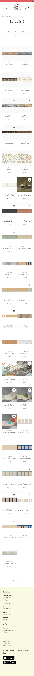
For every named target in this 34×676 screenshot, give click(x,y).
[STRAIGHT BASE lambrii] (9, 342)
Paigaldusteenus (7, 643)
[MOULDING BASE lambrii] (9, 184)
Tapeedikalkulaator (8, 645)
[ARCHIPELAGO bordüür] (9, 368)
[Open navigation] (2, 8)
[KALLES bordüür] (9, 53)
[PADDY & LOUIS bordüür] (24, 368)
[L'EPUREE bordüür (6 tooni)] (24, 184)
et (31, 1)
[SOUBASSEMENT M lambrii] (24, 421)
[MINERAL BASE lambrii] (24, 342)
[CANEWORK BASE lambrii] (24, 263)
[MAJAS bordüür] (24, 79)
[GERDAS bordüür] (9, 132)
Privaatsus (5, 632)
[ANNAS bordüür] (9, 105)
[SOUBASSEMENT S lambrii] (9, 447)
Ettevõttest (5, 628)
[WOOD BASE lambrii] (24, 316)
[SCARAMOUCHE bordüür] (9, 394)
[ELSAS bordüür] (9, 158)
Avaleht (3, 16)
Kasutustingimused (8, 630)
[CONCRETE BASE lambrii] (9, 263)
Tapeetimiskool (7, 641)
